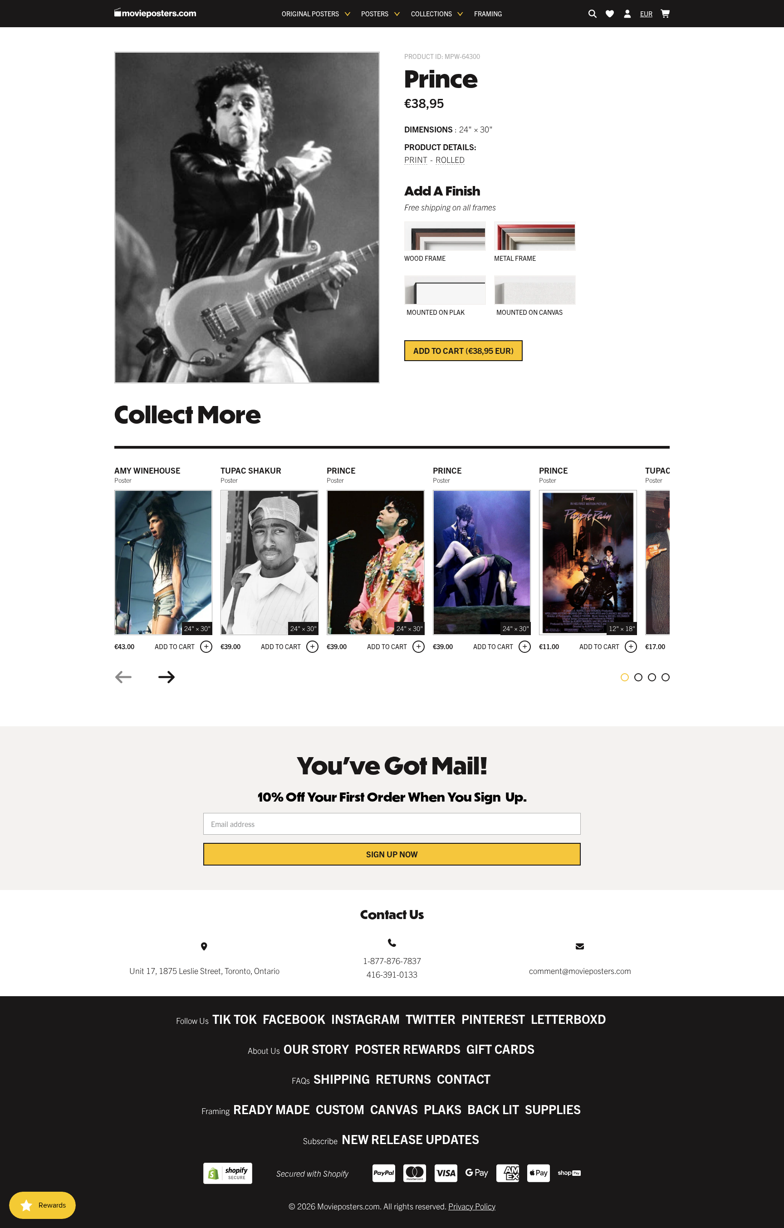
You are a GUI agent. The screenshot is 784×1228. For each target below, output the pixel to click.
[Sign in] (627, 13)
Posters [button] (374, 14)
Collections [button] (431, 14)
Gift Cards (500, 1048)
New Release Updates (410, 1139)
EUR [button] (646, 14)
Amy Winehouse (147, 470)
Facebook (294, 1019)
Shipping (342, 1078)
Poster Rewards (408, 1048)
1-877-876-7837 (392, 960)
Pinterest (493, 1019)
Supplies (553, 1109)
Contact (463, 1078)
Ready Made (271, 1109)
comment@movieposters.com (580, 970)
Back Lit (493, 1109)
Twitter (431, 1019)
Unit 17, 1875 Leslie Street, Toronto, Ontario (204, 970)
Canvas (394, 1109)
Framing (488, 14)
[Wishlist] (609, 13)
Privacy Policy (471, 1206)
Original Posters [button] (310, 14)
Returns (403, 1078)
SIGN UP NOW (392, 854)
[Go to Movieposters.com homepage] (155, 13)
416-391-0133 (392, 974)
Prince (341, 470)
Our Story (316, 1048)
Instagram (365, 1019)
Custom (340, 1109)
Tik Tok (234, 1019)
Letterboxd (568, 1019)
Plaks (442, 1109)
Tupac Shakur (250, 470)
